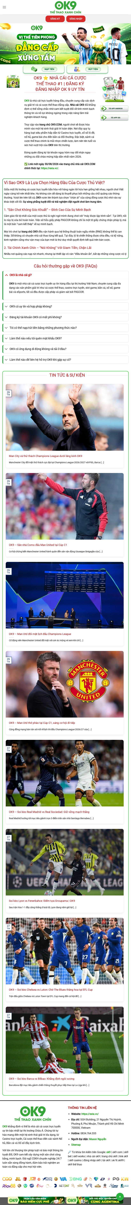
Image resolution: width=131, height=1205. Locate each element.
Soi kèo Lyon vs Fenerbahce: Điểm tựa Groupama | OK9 (42, 900)
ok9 (108, 1152)
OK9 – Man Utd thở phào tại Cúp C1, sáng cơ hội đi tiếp (42, 722)
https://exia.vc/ (90, 1113)
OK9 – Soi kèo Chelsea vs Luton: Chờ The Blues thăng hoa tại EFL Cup (51, 989)
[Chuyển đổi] (6, 274)
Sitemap (76, 1144)
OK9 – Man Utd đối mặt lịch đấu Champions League (40, 634)
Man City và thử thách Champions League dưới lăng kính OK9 (45, 456)
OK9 (4, 1126)
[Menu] (4, 7)
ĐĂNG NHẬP (76, 18)
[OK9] (65, 7)
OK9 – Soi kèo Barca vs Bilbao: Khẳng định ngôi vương (41, 1078)
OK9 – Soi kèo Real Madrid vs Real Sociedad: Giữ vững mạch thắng (49, 811)
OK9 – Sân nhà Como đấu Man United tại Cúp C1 (38, 545)
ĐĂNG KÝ (55, 18)
